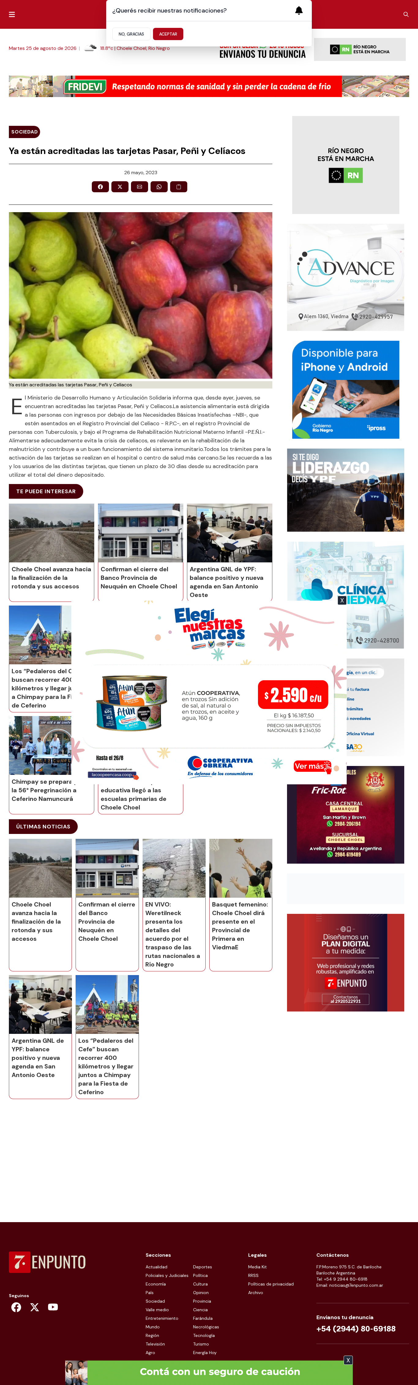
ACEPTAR (168, 34)
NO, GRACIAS (131, 34)
